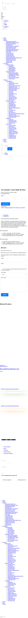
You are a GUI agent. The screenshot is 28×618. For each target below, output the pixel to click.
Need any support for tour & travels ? (10, 389)
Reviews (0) (6, 216)
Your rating (3, 272)
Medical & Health (9, 207)
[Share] (3, 616)
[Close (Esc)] (4, 616)
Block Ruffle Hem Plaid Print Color (9, 369)
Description (6, 215)
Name (2, 258)
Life (21, 207)
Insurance (17, 207)
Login (5, 152)
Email (2, 263)
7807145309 (11, 462)
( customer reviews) (5, 193)
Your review (4, 277)
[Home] (6, 35)
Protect (23, 207)
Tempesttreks (14, 479)
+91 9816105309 (4, 462)
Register (6, 154)
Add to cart (5, 203)
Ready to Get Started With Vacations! (10, 406)
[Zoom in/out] (0, 616)
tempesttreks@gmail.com (6, 469)
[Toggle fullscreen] (1, 616)
